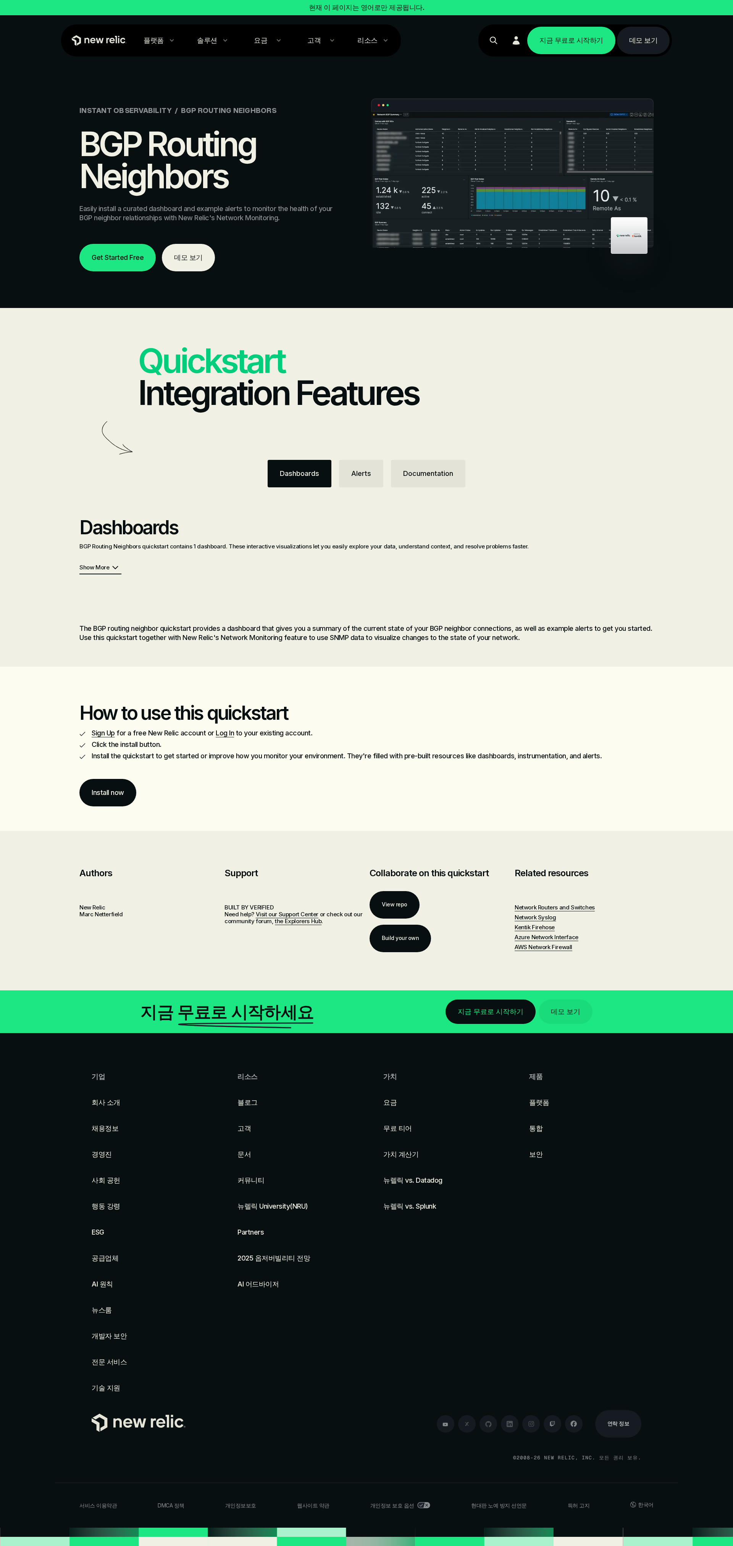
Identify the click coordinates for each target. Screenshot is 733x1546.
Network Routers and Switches (555, 907)
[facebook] (574, 1424)
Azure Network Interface (546, 937)
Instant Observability (125, 110)
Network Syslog (535, 917)
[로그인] (516, 40)
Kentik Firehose (535, 927)
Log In (225, 733)
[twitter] (467, 1424)
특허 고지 (579, 1505)
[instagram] (531, 1424)
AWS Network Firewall (543, 947)
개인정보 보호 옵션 (392, 1505)
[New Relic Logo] (97, 40)
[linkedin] (510, 1424)
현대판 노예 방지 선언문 (499, 1505)
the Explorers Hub (298, 921)
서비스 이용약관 (98, 1505)
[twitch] (552, 1424)
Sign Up (103, 733)
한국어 (646, 1504)
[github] (488, 1424)
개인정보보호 (240, 1505)
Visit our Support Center (287, 914)
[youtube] (445, 1424)
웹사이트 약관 (313, 1505)
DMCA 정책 (171, 1505)
